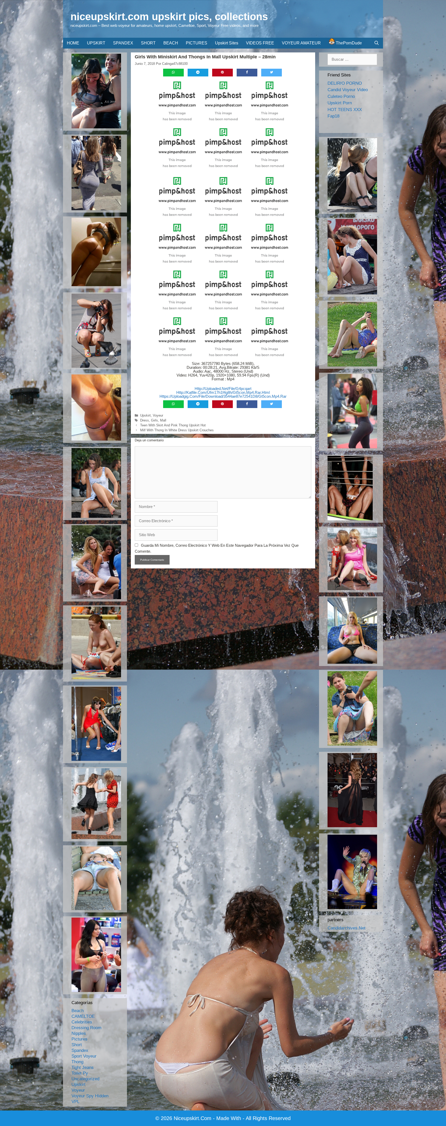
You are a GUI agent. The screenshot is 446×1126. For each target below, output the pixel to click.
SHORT (148, 43)
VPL (75, 1101)
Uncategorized (85, 1078)
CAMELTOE (83, 1016)
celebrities (81, 1022)
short (76, 1044)
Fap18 (333, 116)
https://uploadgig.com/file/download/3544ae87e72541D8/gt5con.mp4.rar (223, 396)
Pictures (79, 1039)
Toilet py (79, 1073)
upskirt (145, 415)
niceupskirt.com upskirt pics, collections (169, 16)
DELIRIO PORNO (345, 83)
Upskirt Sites (226, 43)
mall (163, 420)
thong (77, 1061)
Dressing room (86, 1027)
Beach (77, 1010)
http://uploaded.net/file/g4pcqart (223, 388)
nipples (78, 1033)
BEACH (170, 43)
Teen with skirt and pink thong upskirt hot (173, 425)
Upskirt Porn (340, 102)
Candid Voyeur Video (348, 89)
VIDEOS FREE (260, 43)
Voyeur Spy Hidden (89, 1095)
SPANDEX (123, 43)
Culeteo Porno (341, 96)
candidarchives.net (346, 928)
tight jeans (82, 1067)
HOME (73, 43)
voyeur (158, 415)
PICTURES (196, 43)
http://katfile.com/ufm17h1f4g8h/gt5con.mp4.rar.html (223, 392)
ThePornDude (348, 43)
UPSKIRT (96, 43)
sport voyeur (84, 1056)
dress (144, 420)
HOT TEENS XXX (345, 109)
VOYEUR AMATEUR (301, 43)
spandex (79, 1050)
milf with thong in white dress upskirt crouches (177, 430)
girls (154, 420)
